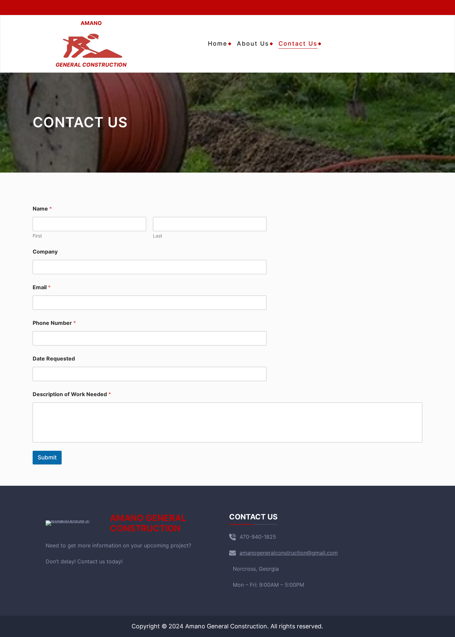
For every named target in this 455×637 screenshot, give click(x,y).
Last (157, 236)
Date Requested (54, 358)
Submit (47, 457)
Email (42, 287)
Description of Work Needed (72, 394)
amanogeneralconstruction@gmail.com (288, 552)
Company (45, 252)
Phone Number (54, 323)
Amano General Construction (148, 523)
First (37, 236)
